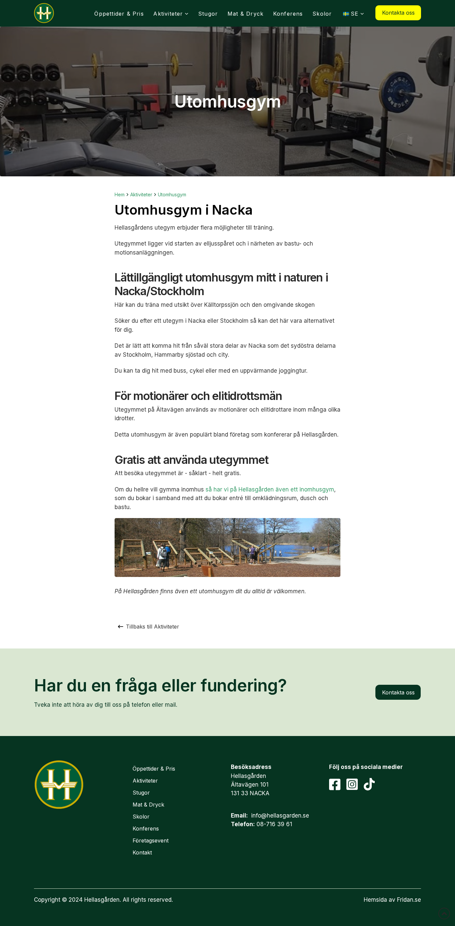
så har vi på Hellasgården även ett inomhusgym (270, 489)
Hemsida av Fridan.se (392, 899)
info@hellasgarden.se (280, 815)
